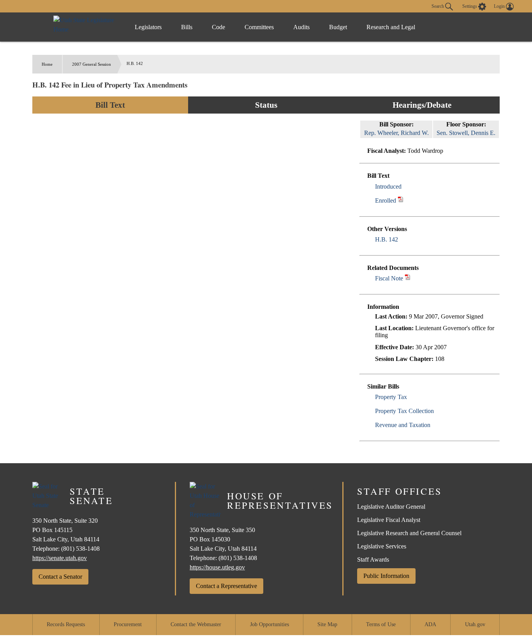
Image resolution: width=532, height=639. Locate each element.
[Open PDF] (406, 186)
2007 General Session (91, 64)
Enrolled (385, 200)
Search (438, 6)
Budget (338, 27)
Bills (186, 27)
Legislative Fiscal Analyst (388, 519)
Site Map (327, 624)
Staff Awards (373, 559)
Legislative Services (381, 546)
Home (47, 64)
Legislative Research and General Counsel (409, 533)
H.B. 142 (386, 239)
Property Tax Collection (404, 411)
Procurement (128, 624)
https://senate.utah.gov (59, 558)
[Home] (86, 27)
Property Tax (391, 397)
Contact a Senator (60, 576)
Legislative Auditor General (391, 506)
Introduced (388, 186)
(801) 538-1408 (80, 548)
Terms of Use (381, 624)
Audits (301, 27)
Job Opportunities (269, 624)
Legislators (148, 27)
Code (218, 27)
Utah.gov (475, 624)
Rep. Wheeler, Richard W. (396, 133)
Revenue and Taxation (402, 425)
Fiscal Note (389, 278)
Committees (259, 27)
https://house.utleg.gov (217, 567)
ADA (430, 624)
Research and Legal (390, 27)
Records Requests (66, 624)
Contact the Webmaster (196, 624)
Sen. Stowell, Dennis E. (466, 133)
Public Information (386, 575)
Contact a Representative (226, 586)
